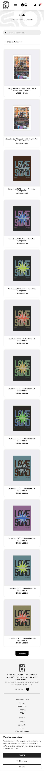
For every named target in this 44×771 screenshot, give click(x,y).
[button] (22, 42)
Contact (22, 703)
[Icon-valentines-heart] (25, 4)
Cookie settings (22, 761)
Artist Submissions (22, 731)
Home (22, 722)
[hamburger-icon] (15, 5)
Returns (22, 710)
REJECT (22, 767)
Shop (22, 728)
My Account (22, 707)
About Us (22, 725)
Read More (14, 749)
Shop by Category (14, 42)
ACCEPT (22, 755)
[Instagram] (22, 4)
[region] (22, 752)
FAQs (22, 713)
